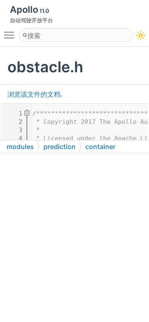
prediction (59, 146)
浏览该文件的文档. (34, 94)
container (100, 146)
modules (20, 146)
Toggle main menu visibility (10, 34)
